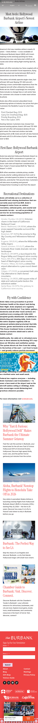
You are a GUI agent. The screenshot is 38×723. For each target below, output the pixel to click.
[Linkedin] (12, 682)
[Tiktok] (16, 682)
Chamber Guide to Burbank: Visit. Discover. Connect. (17, 591)
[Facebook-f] (4, 682)
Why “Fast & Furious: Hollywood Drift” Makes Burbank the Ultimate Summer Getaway (17, 432)
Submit (8, 665)
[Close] (32, 703)
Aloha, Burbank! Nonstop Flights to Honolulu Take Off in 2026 (18, 490)
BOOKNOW (28, 718)
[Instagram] (8, 682)
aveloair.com (27, 399)
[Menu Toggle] (35, 5)
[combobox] (29, 5)
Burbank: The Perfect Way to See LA (18, 545)
